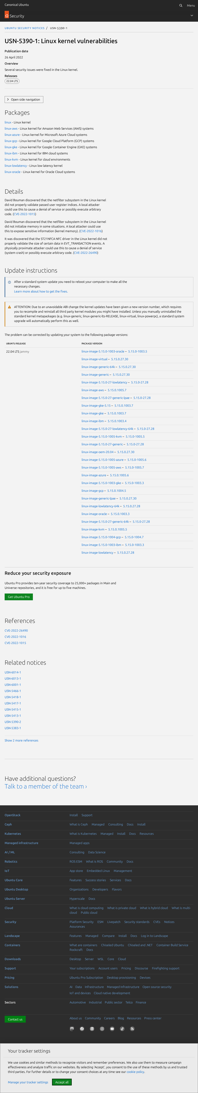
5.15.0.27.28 (131, 506)
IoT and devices (80, 993)
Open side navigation (25, 99)
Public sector (113, 1002)
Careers (109, 1018)
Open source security (157, 987)
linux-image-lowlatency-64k (100, 506)
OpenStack (12, 815)
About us (76, 1018)
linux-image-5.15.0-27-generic (102, 444)
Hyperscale (77, 898)
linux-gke (11, 147)
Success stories (95, 880)
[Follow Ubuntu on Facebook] (83, 1029)
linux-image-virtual (94, 359)
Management (123, 870)
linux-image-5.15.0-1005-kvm (102, 436)
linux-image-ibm (93, 421)
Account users (108, 968)
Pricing (126, 968)
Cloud (9, 908)
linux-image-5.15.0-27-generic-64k (105, 521)
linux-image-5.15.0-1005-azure (103, 459)
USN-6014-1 (13, 672)
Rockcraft (76, 949)
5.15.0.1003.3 (120, 514)
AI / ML (10, 852)
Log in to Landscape (154, 935)
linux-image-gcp (92, 490)
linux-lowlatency (16, 165)
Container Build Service (172, 945)
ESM (100, 922)
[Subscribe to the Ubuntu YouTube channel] (113, 1029)
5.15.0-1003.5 (137, 351)
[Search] (181, 5)
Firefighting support (165, 968)
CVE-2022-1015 (24, 214)
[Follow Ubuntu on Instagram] (103, 1029)
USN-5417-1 (13, 703)
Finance (141, 1002)
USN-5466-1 (13, 691)
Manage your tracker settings (28, 1082)
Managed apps (80, 843)
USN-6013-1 (13, 678)
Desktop (75, 959)
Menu (191, 5)
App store (76, 870)
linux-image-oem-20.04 (98, 452)
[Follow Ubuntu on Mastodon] (73, 1029)
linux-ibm (11, 153)
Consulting (115, 824)
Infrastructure (94, 987)
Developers (100, 889)
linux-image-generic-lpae (99, 498)
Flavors (117, 889)
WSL (101, 959)
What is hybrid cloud (154, 908)
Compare (108, 935)
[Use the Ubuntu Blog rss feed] (133, 1029)
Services (115, 880)
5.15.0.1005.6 (119, 475)
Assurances (77, 926)
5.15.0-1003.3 (134, 483)
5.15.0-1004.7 (134, 537)
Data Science (97, 852)
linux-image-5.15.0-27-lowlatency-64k (107, 428)
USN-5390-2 (13, 722)
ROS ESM (76, 861)
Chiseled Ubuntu (112, 945)
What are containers (83, 945)
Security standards (136, 922)
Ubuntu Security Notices (24, 28)
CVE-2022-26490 (85, 252)
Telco (129, 1002)
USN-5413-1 (13, 715)
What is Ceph (79, 824)
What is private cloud (121, 908)
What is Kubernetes (83, 833)
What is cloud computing (86, 908)
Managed (98, 824)
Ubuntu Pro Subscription (86, 977)
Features (76, 880)
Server (89, 959)
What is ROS (94, 861)
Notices (169, 922)
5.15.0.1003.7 (123, 405)
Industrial (95, 1002)
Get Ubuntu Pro (19, 597)
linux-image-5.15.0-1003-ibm (101, 544)
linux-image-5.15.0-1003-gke (101, 483)
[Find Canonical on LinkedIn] (93, 1029)
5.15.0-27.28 (139, 382)
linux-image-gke (93, 413)
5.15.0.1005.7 (117, 390)
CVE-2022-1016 (91, 231)
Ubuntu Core (14, 880)
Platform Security (82, 922)
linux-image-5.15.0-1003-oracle (103, 351)
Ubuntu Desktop (16, 889)
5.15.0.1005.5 (117, 529)
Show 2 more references (21, 740)
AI (71, 987)
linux (8, 122)
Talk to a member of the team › (46, 786)
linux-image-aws (93, 390)
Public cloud (89, 912)
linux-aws (11, 128)
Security (10, 922)
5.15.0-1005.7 (134, 467)
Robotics (11, 861)
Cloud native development (112, 993)
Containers (12, 945)
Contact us (15, 1019)
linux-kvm (11, 159)
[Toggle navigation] (192, 15)
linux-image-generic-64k (98, 367)
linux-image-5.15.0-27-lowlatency (104, 382)
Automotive (78, 1002)
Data (78, 987)
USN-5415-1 (13, 709)
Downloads (13, 959)
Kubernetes (13, 833)
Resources (147, 833)
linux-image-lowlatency (97, 552)
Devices (145, 977)
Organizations (79, 889)
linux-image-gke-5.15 (96, 405)
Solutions (11, 987)
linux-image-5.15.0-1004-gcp (101, 537)
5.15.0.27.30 (119, 359)
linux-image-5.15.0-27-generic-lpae (106, 397)
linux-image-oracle (94, 514)
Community (115, 861)
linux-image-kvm (93, 529)
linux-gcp (11, 141)
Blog (121, 1018)
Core (111, 959)
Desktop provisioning (121, 977)
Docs (130, 824)
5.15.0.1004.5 (116, 490)
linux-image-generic (95, 374)
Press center (152, 1018)
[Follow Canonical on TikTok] (123, 1029)
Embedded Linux (98, 870)
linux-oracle (12, 172)
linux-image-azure (94, 475)
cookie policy (135, 1071)
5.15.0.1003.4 (117, 421)
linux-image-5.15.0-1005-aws (101, 467)
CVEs (156, 922)
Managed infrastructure (21, 843)
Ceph (8, 824)
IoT (7, 870)
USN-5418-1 (13, 697)
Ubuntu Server (15, 898)
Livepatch (113, 922)
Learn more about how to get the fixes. (41, 291)
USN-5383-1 (13, 728)
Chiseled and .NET (140, 945)
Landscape (12, 935)
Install (74, 815)
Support (87, 815)
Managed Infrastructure (123, 987)
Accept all (61, 1082)
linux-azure (12, 134)
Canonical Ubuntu (17, 4)
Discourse (141, 968)
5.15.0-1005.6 (136, 459)
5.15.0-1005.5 (135, 436)
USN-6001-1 (13, 684)
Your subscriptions (82, 968)
